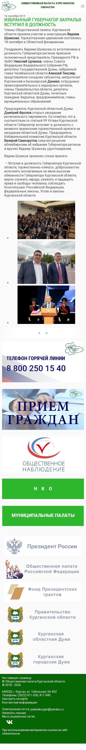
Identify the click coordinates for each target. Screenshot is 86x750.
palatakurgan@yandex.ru (47, 709)
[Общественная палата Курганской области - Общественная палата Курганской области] (9, 6)
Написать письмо (14, 713)
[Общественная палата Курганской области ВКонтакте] (9, 722)
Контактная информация (19, 702)
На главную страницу (17, 678)
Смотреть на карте (15, 698)
